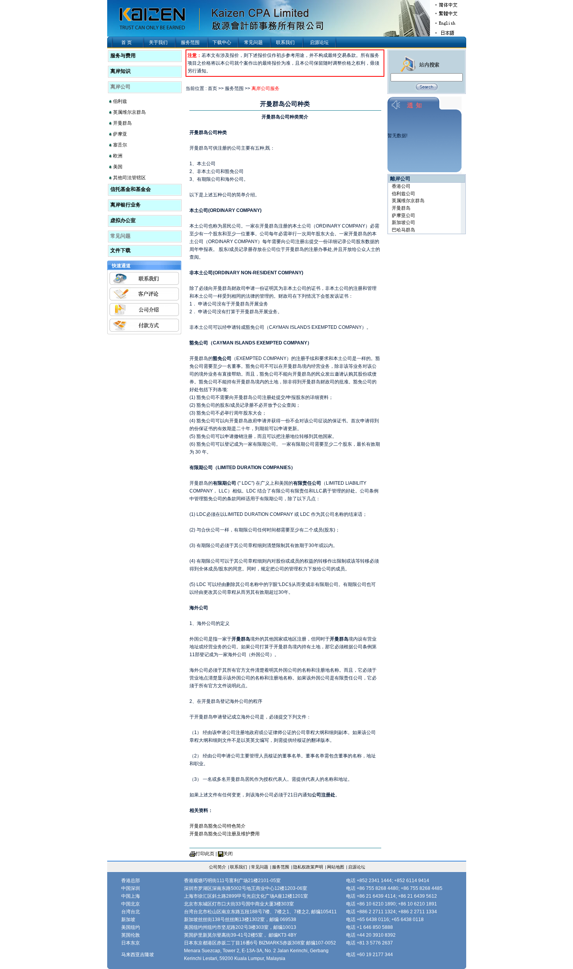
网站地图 (335, 867)
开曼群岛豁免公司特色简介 (217, 826)
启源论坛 (319, 42)
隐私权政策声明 (308, 867)
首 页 (126, 42)
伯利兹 (120, 101)
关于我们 (158, 42)
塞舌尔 (120, 145)
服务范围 (190, 42)
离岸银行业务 (125, 205)
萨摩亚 (120, 134)
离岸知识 (120, 71)
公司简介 (217, 867)
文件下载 (120, 250)
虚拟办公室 (123, 220)
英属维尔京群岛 (129, 112)
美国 (117, 166)
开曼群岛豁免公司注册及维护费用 (224, 834)
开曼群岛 (122, 123)
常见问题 (253, 42)
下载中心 (221, 42)
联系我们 (285, 42)
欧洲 (117, 156)
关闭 (228, 853)
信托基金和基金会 (130, 189)
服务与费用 (123, 55)
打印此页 (205, 853)
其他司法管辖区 (129, 177)
